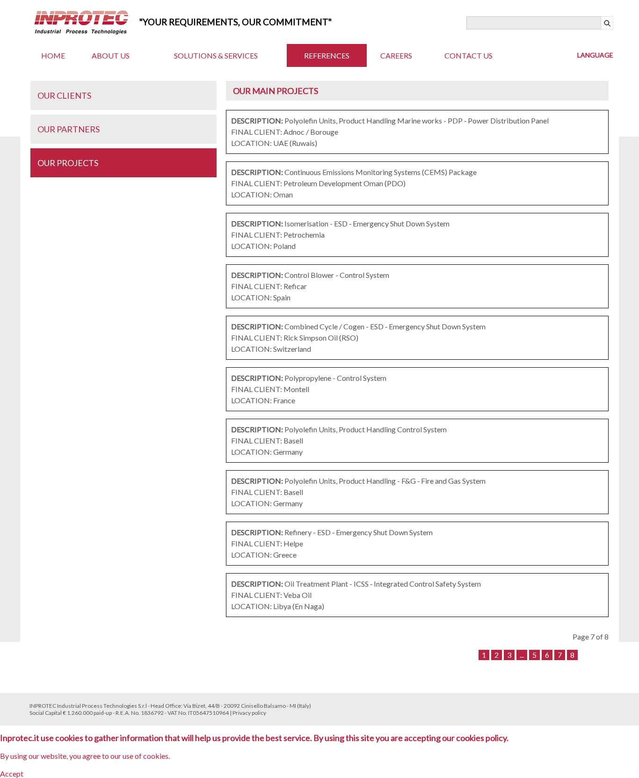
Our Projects (67, 163)
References (326, 55)
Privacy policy (249, 712)
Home (53, 55)
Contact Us (468, 55)
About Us (111, 55)
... (522, 654)
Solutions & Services (216, 55)
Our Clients (64, 95)
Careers (396, 55)
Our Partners (68, 129)
